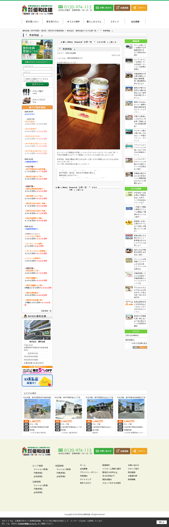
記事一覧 (88, 42)
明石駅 (32, 430)
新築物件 (106, 465)
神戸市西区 (39, 427)
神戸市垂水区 (133, 427)
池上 (75, 427)
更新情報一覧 (46, 311)
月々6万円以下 (108, 475)
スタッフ (114, 21)
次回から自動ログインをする (37, 79)
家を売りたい (52, 21)
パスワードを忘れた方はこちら (33, 81)
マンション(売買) (41, 469)
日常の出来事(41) (132, 335)
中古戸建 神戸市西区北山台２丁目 (99, 397)
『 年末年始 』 (67, 49)
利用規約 (83, 475)
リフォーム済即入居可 (111, 468)
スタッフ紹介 (133, 468)
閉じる (161, 522)
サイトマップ (85, 479)
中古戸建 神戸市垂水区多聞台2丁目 (131, 397)
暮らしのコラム (94, 21)
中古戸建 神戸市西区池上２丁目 (67, 397)
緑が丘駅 (95, 430)
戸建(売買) (38, 472)
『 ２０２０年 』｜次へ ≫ (104, 42)
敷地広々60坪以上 (110, 472)
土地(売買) (38, 476)
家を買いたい (32, 21)
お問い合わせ (133, 465)
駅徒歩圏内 (107, 479)
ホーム (83, 465)
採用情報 (131, 479)
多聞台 (140, 427)
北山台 (107, 427)
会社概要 (135, 21)
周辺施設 (131, 472)
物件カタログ (85, 483)
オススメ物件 (73, 21)
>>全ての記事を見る (139, 343)
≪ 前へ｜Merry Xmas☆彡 (71, 42)
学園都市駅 (128, 430)
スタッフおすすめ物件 (111, 483)
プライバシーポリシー (89, 472)
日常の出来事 (70, 53)
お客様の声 (132, 475)
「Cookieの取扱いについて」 (27, 524)
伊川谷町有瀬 (47, 427)
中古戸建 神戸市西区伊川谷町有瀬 (37, 397)
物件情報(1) (129, 340)
